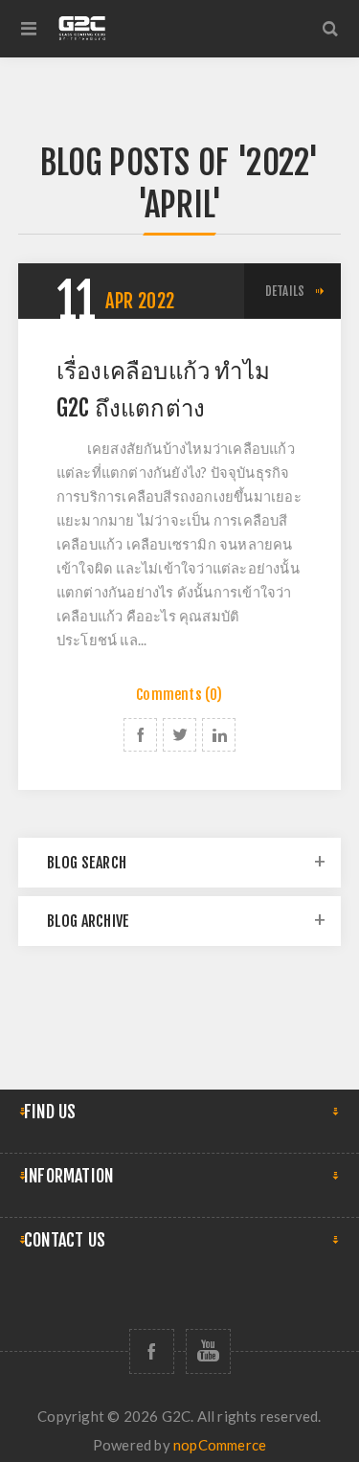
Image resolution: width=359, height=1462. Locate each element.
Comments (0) (179, 695)
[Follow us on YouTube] (208, 1351)
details (284, 291)
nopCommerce (219, 1444)
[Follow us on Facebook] (151, 1351)
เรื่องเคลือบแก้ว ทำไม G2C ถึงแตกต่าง (163, 389)
